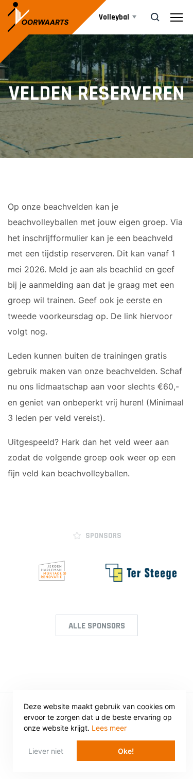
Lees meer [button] (109, 728)
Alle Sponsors (96, 626)
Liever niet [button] (45, 751)
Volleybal (114, 17)
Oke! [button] (126, 751)
